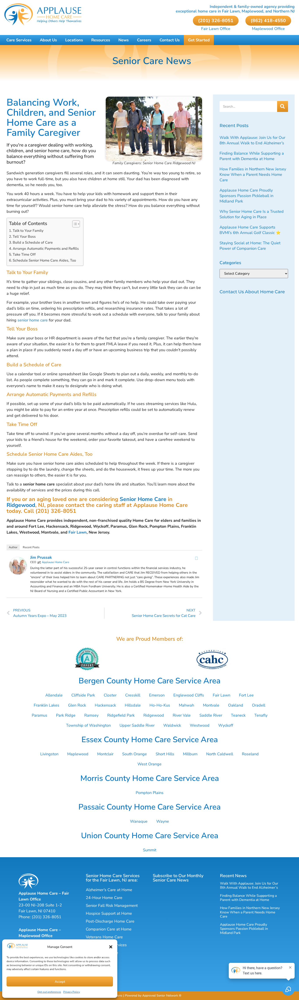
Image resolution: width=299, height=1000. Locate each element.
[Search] (282, 106)
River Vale (182, 715)
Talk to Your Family (28, 230)
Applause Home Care (55, 562)
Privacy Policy (71, 992)
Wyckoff (225, 725)
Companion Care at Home (109, 929)
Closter (110, 695)
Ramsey (91, 715)
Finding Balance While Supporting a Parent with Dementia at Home (252, 156)
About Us (48, 40)
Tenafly (260, 715)
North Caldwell (219, 754)
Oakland (235, 705)
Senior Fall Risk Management (112, 905)
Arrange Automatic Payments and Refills (46, 248)
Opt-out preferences (49, 992)
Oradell (258, 705)
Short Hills (165, 754)
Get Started (199, 40)
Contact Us (170, 40)
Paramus (39, 715)
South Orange (134, 754)
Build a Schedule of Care (33, 242)
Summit (149, 850)
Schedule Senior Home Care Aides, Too (44, 260)
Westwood (199, 725)
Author (13, 547)
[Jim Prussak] (18, 573)
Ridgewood (21, 505)
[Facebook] (196, 558)
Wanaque (139, 821)
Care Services (19, 40)
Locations (74, 40)
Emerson (157, 695)
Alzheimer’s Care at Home (109, 889)
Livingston (49, 754)
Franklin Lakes (46, 705)
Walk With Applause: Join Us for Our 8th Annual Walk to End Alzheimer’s (252, 140)
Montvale (211, 705)
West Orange (149, 764)
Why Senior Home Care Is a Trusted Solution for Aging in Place (252, 214)
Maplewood (77, 754)
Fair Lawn (78, 532)
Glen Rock (77, 705)
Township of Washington (88, 725)
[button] (111, 947)
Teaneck (238, 715)
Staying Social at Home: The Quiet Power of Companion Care (250, 245)
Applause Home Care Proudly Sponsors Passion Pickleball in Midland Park (246, 196)
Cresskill (132, 695)
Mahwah (186, 705)
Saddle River (210, 715)
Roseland (250, 754)
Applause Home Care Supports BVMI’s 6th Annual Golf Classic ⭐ (250, 230)
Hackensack (105, 705)
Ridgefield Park (121, 715)
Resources (100, 40)
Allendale (54, 695)
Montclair (105, 754)
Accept (60, 981)
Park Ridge (66, 715)
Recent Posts (31, 547)
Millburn (190, 754)
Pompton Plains (150, 792)
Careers (144, 40)
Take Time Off (24, 254)
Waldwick (172, 725)
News (123, 40)
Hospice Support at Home (109, 913)
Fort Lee (246, 695)
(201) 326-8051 (46, 917)
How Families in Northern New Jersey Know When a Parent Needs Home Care (253, 174)
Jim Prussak (41, 557)
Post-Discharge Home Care (110, 921)
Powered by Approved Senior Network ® (153, 995)
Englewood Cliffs (188, 695)
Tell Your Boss (24, 236)
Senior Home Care (143, 499)
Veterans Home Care (104, 937)
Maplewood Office (268, 28)
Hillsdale (133, 705)
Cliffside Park (83, 695)
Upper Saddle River (137, 725)
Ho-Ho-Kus (160, 705)
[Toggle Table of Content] (74, 224)
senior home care (33, 320)
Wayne (162, 821)
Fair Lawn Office (215, 28)
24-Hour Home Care (104, 897)
